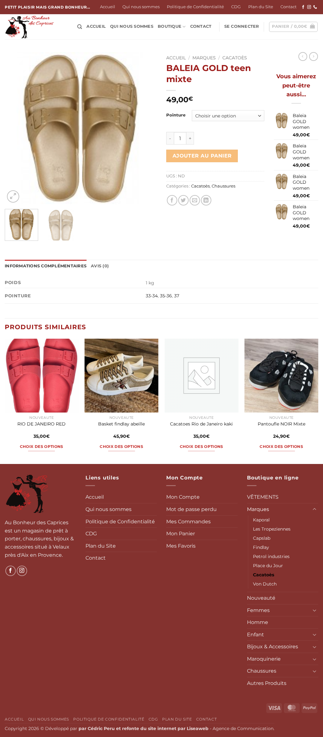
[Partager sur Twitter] (183, 200)
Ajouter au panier (202, 156)
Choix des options (41, 446)
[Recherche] (79, 27)
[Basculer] (314, 509)
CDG (236, 6)
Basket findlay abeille (121, 424)
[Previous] (15, 128)
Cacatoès (234, 57)
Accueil (107, 6)
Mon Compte (183, 497)
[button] (241, 26)
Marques (204, 57)
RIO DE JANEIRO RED (41, 424)
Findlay (261, 547)
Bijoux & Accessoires (272, 647)
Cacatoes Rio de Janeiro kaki (201, 424)
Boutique (169, 26)
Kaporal (261, 520)
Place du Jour (268, 565)
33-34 (152, 296)
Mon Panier (180, 534)
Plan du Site (260, 6)
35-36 (166, 296)
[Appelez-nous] (315, 7)
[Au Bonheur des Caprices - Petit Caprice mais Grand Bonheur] (36, 26)
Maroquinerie (264, 659)
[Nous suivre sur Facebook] (303, 7)
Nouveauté (261, 598)
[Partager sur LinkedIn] (206, 200)
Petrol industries (271, 556)
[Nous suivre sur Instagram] (309, 7)
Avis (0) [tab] (100, 266)
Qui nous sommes (141, 6)
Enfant (255, 635)
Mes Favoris (181, 546)
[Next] (145, 128)
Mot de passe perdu (191, 509)
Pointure (175, 115)
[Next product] (302, 56)
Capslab (261, 538)
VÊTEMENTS (263, 497)
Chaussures (223, 186)
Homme (257, 622)
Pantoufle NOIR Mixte (281, 424)
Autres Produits (266, 683)
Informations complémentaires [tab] (45, 266)
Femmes (258, 610)
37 (176, 296)
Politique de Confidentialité (195, 6)
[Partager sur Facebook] (172, 200)
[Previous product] (313, 56)
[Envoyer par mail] (195, 200)
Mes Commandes (188, 522)
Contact (288, 6)
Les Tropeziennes (272, 529)
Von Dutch (265, 584)
